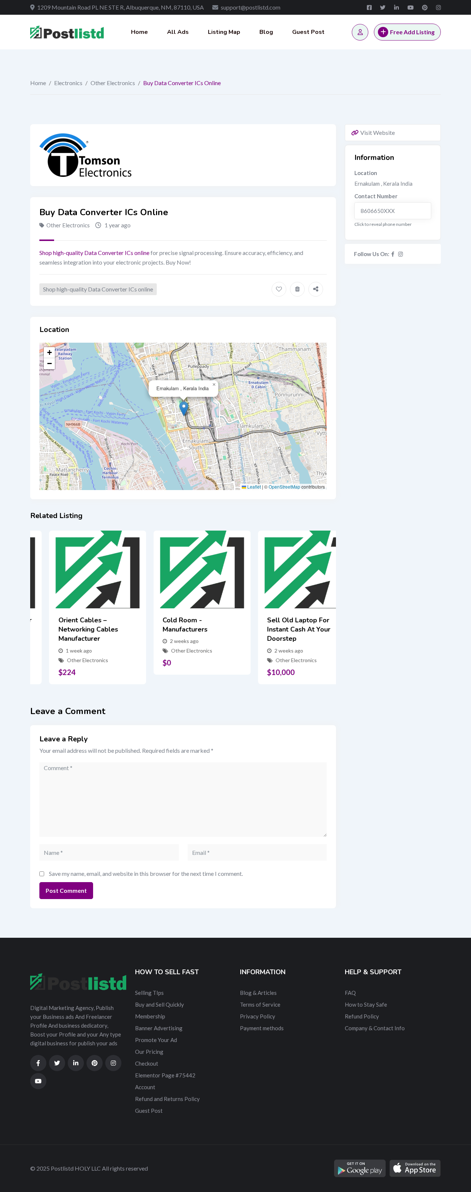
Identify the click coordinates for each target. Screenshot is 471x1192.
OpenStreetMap (284, 486)
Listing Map (224, 32)
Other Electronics (113, 82)
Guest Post (308, 32)
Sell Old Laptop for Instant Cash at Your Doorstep (279, 629)
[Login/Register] (360, 32)
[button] (183, 408)
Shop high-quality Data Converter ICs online (94, 252)
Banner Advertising (159, 1028)
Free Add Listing (412, 31)
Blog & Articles (258, 992)
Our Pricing (149, 1051)
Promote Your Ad (156, 1040)
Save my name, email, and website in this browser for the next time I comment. (146, 873)
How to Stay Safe (366, 1004)
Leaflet (253, 486)
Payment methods (262, 1028)
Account (145, 1087)
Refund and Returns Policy (167, 1098)
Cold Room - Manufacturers (166, 625)
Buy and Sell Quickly (159, 1004)
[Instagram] (400, 253)
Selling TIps (149, 992)
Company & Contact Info (375, 1028)
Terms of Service (260, 1004)
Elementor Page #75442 (165, 1075)
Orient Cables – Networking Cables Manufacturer (69, 629)
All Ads (178, 32)
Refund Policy (362, 1016)
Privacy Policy (257, 1016)
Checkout (146, 1063)
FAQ (350, 992)
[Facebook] (392, 253)
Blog (266, 32)
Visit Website (377, 132)
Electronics (68, 82)
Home (139, 32)
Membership (150, 1016)
